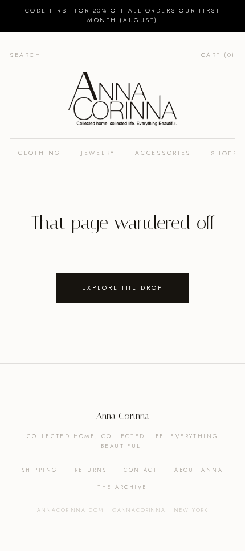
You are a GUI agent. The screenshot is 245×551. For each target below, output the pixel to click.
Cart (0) (218, 55)
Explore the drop (122, 287)
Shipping (40, 470)
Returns (91, 470)
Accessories (163, 153)
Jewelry (98, 153)
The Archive (122, 487)
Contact (140, 470)
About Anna (198, 470)
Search (25, 55)
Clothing (39, 153)
